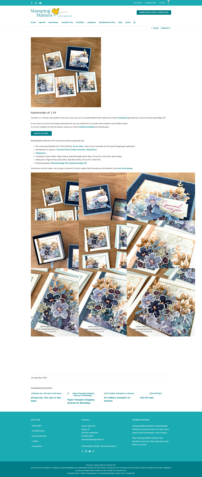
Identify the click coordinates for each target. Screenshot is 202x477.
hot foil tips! (147, 397)
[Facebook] (82, 451)
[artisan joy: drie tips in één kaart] (46, 393)
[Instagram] (86, 451)
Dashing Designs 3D (78, 163)
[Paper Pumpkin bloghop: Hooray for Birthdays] (82, 393)
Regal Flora (92, 150)
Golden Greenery (78, 150)
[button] (134, 22)
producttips (36, 426)
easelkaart (122, 118)
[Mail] (93, 451)
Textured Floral (63, 150)
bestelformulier (38, 431)
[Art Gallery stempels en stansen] (119, 393)
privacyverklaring (39, 436)
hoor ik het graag (124, 168)
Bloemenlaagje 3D (59, 163)
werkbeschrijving (86, 127)
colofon (35, 441)
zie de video (78, 146)
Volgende (165, 28)
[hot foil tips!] (156, 393)
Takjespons (41, 153)
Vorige (156, 28)
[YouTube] (90, 451)
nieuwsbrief (37, 446)
